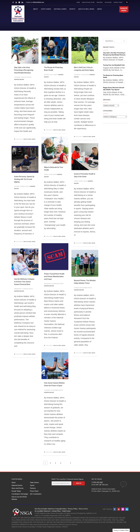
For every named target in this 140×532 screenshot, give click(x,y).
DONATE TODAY (118, 2)
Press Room (34, 491)
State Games (34, 482)
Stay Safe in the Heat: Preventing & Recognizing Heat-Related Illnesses (23, 70)
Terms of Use (83, 509)
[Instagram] (19, 2)
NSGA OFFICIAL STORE (88, 2)
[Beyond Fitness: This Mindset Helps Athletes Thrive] (84, 263)
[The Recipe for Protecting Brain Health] (54, 50)
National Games (17, 485)
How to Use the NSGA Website (19, 498)
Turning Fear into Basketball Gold (114, 65)
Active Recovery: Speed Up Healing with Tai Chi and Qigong (24, 179)
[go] (124, 41)
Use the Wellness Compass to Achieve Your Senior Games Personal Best (24, 281)
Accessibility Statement (42, 511)
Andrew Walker (19, 79)
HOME (78, 2)
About (13, 482)
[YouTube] (16, 2)
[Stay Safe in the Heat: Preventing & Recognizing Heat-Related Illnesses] (25, 50)
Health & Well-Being (29, 139)
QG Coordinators (36, 494)
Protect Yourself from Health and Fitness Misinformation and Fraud (54, 276)
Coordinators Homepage (20, 494)
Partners (33, 488)
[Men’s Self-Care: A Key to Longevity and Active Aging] (84, 50)
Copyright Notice (61, 509)
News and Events (17, 488)
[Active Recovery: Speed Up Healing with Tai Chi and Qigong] (25, 159)
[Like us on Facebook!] (114, 509)
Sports (32, 485)
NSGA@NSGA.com (38, 2)
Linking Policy (56, 511)
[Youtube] (118, 509)
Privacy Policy (72, 509)
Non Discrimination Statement (45, 509)
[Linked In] (22, 2)
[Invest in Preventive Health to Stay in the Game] (84, 156)
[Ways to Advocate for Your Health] (54, 150)
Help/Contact (66, 511)
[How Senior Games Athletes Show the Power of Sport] (54, 365)
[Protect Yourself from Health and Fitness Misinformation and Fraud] (54, 256)
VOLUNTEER (108, 2)
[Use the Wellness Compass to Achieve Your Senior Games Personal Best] (25, 261)
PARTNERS (100, 2)
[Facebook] (13, 2)
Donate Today (16, 491)
